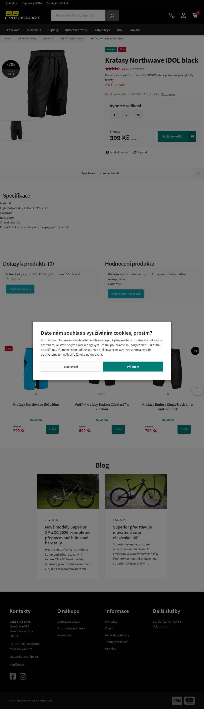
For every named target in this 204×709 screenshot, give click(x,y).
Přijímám (133, 367)
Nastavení (71, 367)
